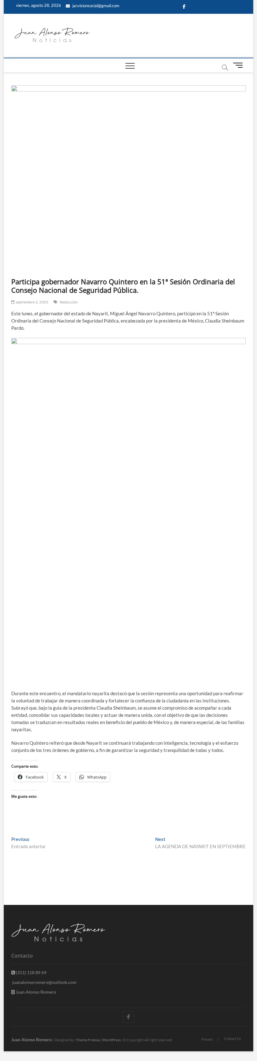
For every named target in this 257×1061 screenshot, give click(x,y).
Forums (207, 1039)
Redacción (69, 302)
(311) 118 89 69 (30, 972)
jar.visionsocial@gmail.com (95, 5)
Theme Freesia (88, 1039)
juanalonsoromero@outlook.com (43, 982)
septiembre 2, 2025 (31, 302)
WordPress (111, 1039)
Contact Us (232, 1039)
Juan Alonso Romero (35, 992)
